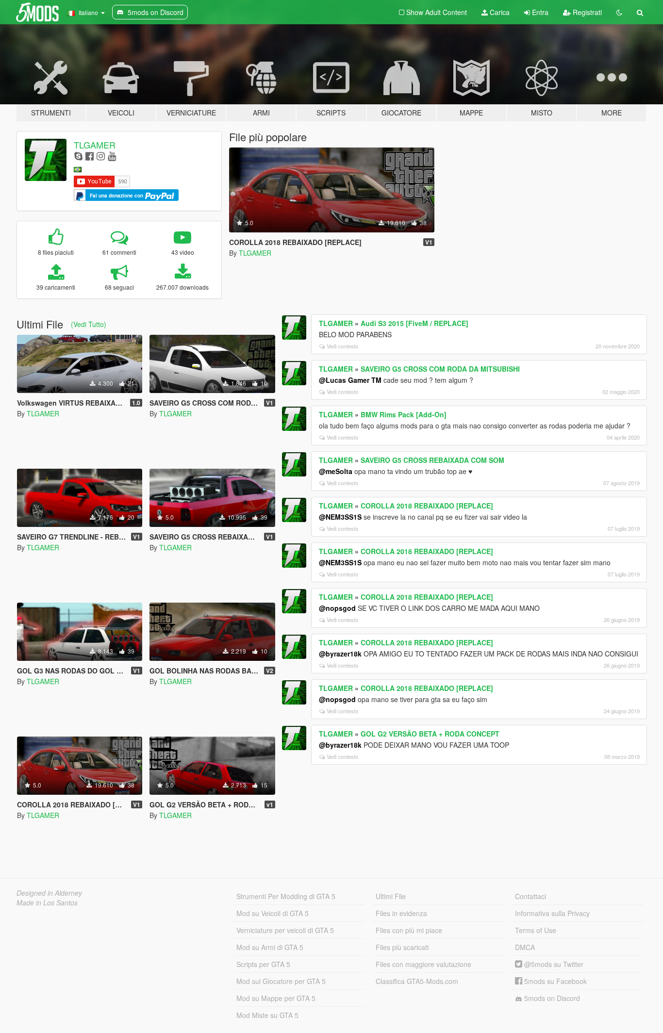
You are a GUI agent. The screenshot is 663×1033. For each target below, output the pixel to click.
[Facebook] (89, 155)
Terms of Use (535, 930)
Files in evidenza (401, 913)
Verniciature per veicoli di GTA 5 (285, 930)
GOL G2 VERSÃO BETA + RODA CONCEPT (430, 733)
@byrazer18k (340, 653)
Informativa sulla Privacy (552, 913)
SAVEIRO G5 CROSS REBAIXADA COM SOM (432, 460)
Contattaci (530, 896)
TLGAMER (95, 144)
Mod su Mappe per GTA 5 (275, 998)
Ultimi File (391, 896)
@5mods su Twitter (552, 964)
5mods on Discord (551, 998)
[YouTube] (111, 155)
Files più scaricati (402, 947)
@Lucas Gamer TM (350, 380)
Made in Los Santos (47, 902)
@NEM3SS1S (340, 517)
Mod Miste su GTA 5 (267, 1015)
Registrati (586, 12)
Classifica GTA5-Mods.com (417, 981)
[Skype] (78, 155)
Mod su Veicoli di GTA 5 (272, 913)
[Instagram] (100, 155)
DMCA (525, 947)
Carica (499, 12)
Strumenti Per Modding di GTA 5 (285, 896)
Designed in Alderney (49, 893)
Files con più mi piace (409, 930)
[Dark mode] (619, 12)
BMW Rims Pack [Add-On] (404, 414)
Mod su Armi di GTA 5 (269, 947)
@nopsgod (337, 608)
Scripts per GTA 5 (263, 964)
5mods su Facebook (554, 981)
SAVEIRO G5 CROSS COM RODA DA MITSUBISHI (440, 369)
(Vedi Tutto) (88, 324)
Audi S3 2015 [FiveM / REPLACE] (414, 323)
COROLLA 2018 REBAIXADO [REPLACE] (427, 505)
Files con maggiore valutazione (423, 964)
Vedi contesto (342, 346)
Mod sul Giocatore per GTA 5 (281, 981)
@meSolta (335, 471)
